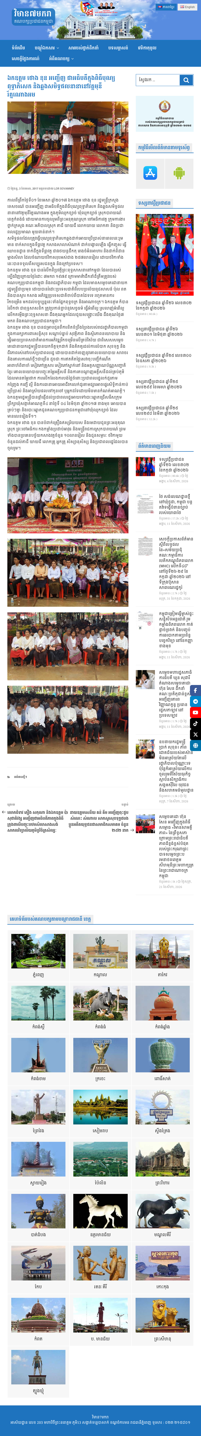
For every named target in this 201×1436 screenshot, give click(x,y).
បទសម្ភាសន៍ (118, 48)
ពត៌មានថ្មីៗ (20, 777)
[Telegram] (195, 701)
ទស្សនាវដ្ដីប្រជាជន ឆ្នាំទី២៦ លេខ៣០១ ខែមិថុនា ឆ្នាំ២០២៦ (159, 332)
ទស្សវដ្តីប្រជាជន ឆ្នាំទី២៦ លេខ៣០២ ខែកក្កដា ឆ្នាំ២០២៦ (164, 306)
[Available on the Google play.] (179, 173)
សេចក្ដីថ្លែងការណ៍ (25, 58)
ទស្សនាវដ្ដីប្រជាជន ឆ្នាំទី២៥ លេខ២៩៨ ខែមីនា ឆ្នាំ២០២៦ (158, 411)
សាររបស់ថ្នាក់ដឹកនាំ (83, 48)
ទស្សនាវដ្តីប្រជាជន (154, 203)
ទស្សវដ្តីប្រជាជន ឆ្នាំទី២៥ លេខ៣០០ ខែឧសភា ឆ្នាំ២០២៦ (163, 358)
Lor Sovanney (64, 188)
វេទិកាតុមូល (147, 48)
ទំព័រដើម (18, 48)
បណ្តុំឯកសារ (45, 48)
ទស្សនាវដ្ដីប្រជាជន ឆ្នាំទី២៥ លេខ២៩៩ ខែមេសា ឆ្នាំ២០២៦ (159, 384)
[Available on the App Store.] (150, 173)
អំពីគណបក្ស (59, 58)
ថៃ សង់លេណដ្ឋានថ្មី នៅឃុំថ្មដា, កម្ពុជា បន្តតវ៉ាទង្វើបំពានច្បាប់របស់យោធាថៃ (175, 505)
